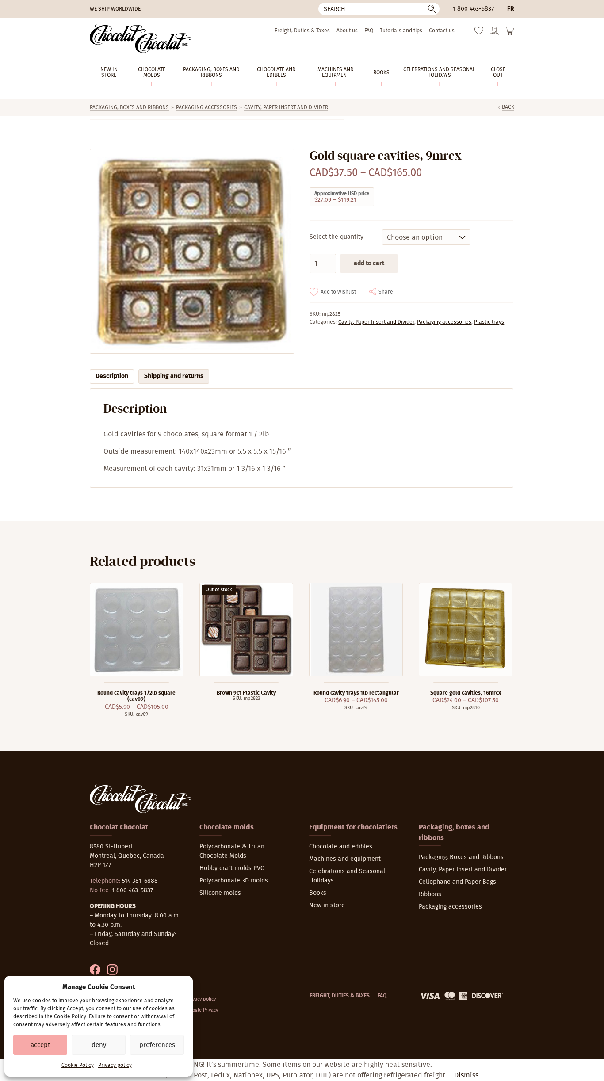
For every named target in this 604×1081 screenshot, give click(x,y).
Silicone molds (220, 893)
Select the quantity (336, 237)
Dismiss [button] (466, 1075)
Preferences (157, 1045)
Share (385, 291)
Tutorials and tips (401, 30)
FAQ (368, 30)
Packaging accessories (206, 107)
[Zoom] (192, 251)
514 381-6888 (140, 881)
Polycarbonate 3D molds (233, 881)
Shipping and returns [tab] (173, 376)
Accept (40, 1045)
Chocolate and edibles (340, 847)
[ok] (432, 9)
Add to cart (369, 263)
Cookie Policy (77, 1065)
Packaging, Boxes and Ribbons (129, 107)
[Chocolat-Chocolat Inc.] (140, 38)
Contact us (442, 30)
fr (510, 9)
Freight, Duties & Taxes (302, 30)
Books (317, 893)
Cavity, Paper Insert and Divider (286, 107)
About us (347, 30)
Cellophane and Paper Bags (457, 882)
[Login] (494, 33)
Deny (99, 1045)
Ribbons (430, 894)
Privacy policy (115, 1065)
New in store (327, 905)
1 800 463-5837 (473, 9)
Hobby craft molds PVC (231, 868)
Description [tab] (112, 376)
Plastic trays (489, 322)
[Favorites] (478, 32)
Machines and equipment (345, 859)
